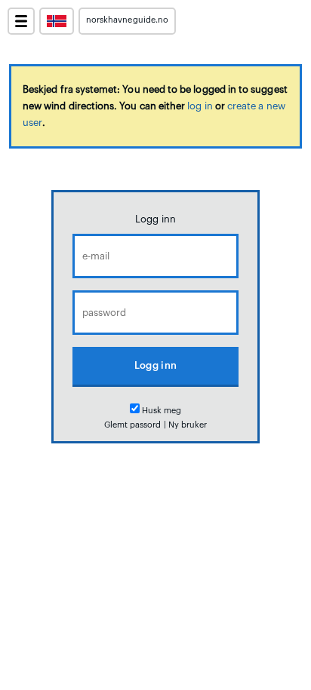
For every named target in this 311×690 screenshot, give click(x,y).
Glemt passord (133, 425)
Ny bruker (188, 425)
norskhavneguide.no (127, 20)
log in (199, 106)
